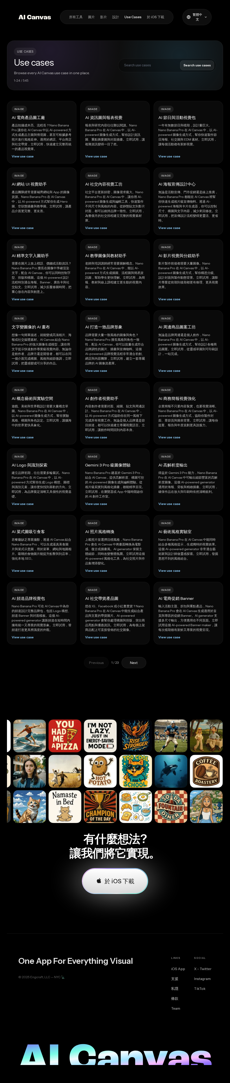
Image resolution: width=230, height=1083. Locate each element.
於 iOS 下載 (155, 17)
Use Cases (133, 17)
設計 (115, 17)
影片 (103, 17)
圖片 (91, 17)
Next (134, 662)
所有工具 (76, 17)
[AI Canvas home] (34, 17)
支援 (174, 978)
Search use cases (197, 65)
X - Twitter (203, 968)
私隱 (174, 988)
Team (175, 1008)
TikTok (200, 988)
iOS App (178, 968)
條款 (174, 998)
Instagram (202, 978)
